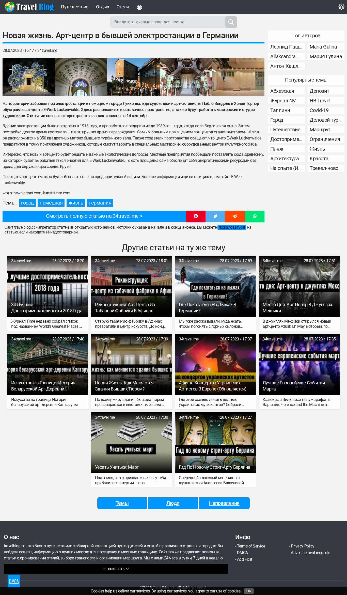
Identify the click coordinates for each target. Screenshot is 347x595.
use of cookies (228, 591)
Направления (224, 503)
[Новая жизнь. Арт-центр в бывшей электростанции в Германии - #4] (186, 77)
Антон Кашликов (287, 66)
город (27, 203)
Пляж (276, 149)
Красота (319, 158)
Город (276, 120)
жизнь (76, 203)
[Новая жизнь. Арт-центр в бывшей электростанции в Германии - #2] (81, 77)
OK (248, 591)
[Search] (231, 22)
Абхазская (282, 91)
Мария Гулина (326, 56)
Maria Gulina (323, 47)
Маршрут (320, 130)
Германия (100, 203)
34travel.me (47, 50)
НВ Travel (320, 101)
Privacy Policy (302, 546)
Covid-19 (319, 110)
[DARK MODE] (341, 7)
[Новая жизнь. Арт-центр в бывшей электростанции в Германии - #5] (238, 77)
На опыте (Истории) (287, 168)
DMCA (242, 552)
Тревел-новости (327, 168)
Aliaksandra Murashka (287, 56)
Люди (172, 503)
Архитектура (284, 158)
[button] (196, 216)
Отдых (102, 6)
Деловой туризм (327, 120)
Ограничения (325, 139)
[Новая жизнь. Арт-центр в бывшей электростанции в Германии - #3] (133, 77)
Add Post (244, 559)
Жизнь (317, 149)
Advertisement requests (310, 552)
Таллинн (280, 110)
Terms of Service (251, 546)
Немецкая (51, 203)
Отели (123, 6)
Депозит (319, 91)
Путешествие (74, 6)
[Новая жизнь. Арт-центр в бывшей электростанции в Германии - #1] (29, 77)
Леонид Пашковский (287, 47)
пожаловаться (232, 227)
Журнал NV (283, 101)
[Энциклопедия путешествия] (29, 7)
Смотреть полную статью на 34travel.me (92, 216)
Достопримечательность (287, 139)
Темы (122, 503)
